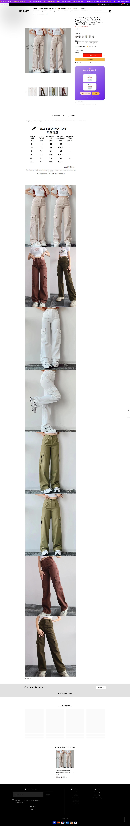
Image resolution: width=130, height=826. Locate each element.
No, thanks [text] (82, 423)
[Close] (97, 397)
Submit (81, 414)
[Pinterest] (80, 420)
